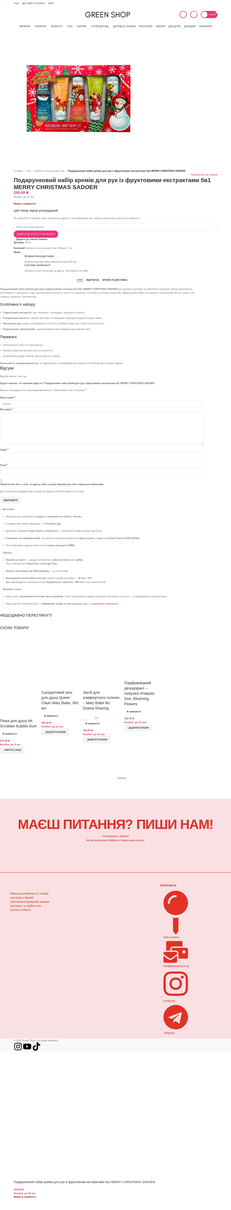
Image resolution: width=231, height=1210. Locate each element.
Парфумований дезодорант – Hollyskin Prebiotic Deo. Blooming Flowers (139, 693)
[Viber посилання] (31, 252)
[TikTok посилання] (211, 3)
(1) (96, 718)
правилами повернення (104, 603)
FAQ (65, 921)
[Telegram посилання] (215, 3)
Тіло (28, 170)
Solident (121, 778)
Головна (18, 170)
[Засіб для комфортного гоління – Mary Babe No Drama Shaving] (102, 657)
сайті (85, 270)
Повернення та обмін (117, 909)
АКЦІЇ (66, 915)
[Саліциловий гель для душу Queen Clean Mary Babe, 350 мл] (60, 657)
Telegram (68, 897)
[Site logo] (107, 14)
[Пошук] (21, 14)
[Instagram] (18, 1046)
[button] (55, 732)
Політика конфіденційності (120, 903)
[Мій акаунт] (183, 14)
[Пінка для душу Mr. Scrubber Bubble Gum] (19, 652)
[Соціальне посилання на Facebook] (23, 252)
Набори (61, 248)
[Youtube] (27, 1046)
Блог (65, 909)
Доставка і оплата (115, 897)
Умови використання (116, 921)
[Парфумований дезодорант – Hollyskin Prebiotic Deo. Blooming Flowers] (143, 652)
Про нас (109, 892)
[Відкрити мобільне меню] (15, 14)
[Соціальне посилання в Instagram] (203, 3)
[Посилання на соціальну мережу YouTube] (207, 3)
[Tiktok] (36, 1046)
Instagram (68, 892)
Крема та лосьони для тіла (49, 170)
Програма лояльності (117, 915)
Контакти (68, 903)
